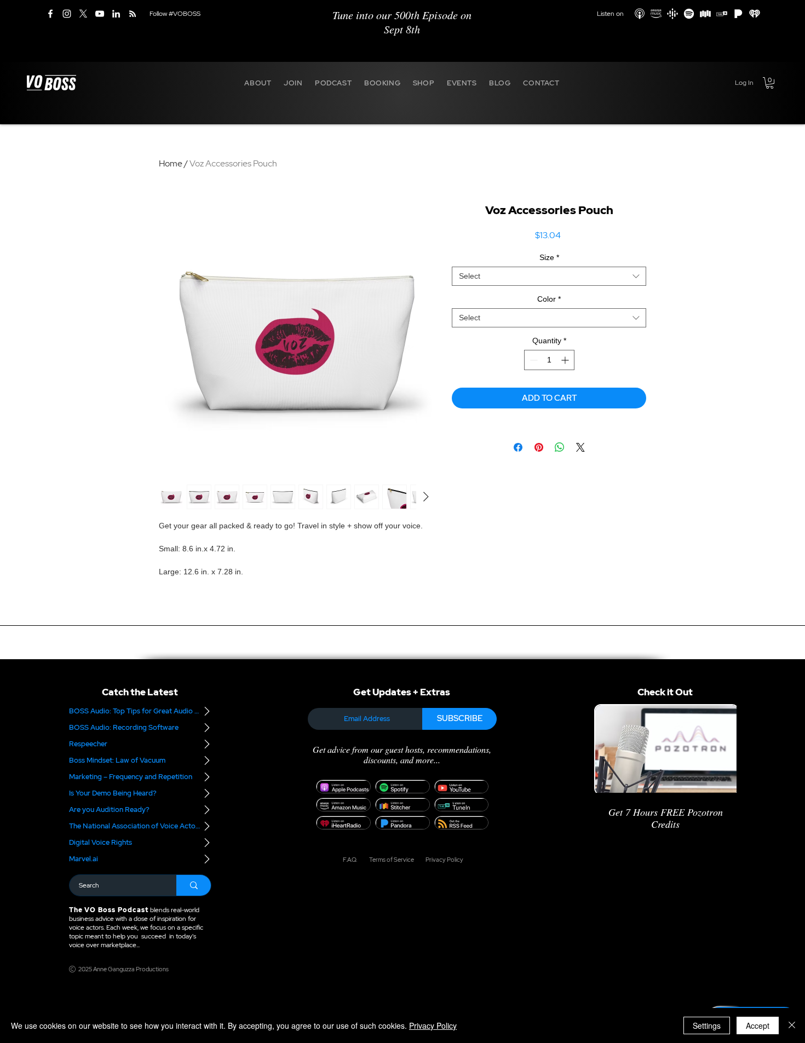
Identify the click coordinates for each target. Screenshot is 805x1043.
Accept (757, 1025)
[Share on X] (580, 447)
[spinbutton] (549, 360)
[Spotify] (688, 13)
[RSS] (132, 13)
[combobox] (549, 276)
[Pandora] (738, 13)
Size (549, 257)
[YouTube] (99, 13)
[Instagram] (66, 13)
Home (170, 163)
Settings (707, 1025)
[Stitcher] (705, 13)
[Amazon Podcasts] (656, 13)
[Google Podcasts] (672, 13)
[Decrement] (532, 360)
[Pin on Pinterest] (538, 447)
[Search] (193, 885)
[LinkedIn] (116, 13)
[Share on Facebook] (518, 447)
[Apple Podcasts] (639, 13)
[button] (258, 82)
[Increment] (566, 360)
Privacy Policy (433, 1025)
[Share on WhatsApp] (559, 447)
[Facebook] (50, 13)
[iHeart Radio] (754, 13)
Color (549, 299)
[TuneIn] (721, 13)
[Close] (791, 1025)
